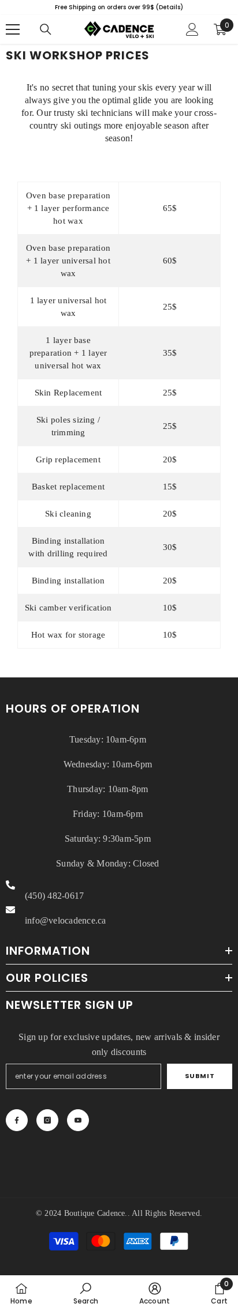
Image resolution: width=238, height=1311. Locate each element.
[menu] (13, 29)
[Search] (46, 29)
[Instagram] (47, 1120)
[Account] (192, 29)
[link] (85, 1293)
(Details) (169, 7)
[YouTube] (78, 1120)
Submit (199, 1075)
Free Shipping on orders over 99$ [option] (119, 7)
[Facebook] (17, 1120)
